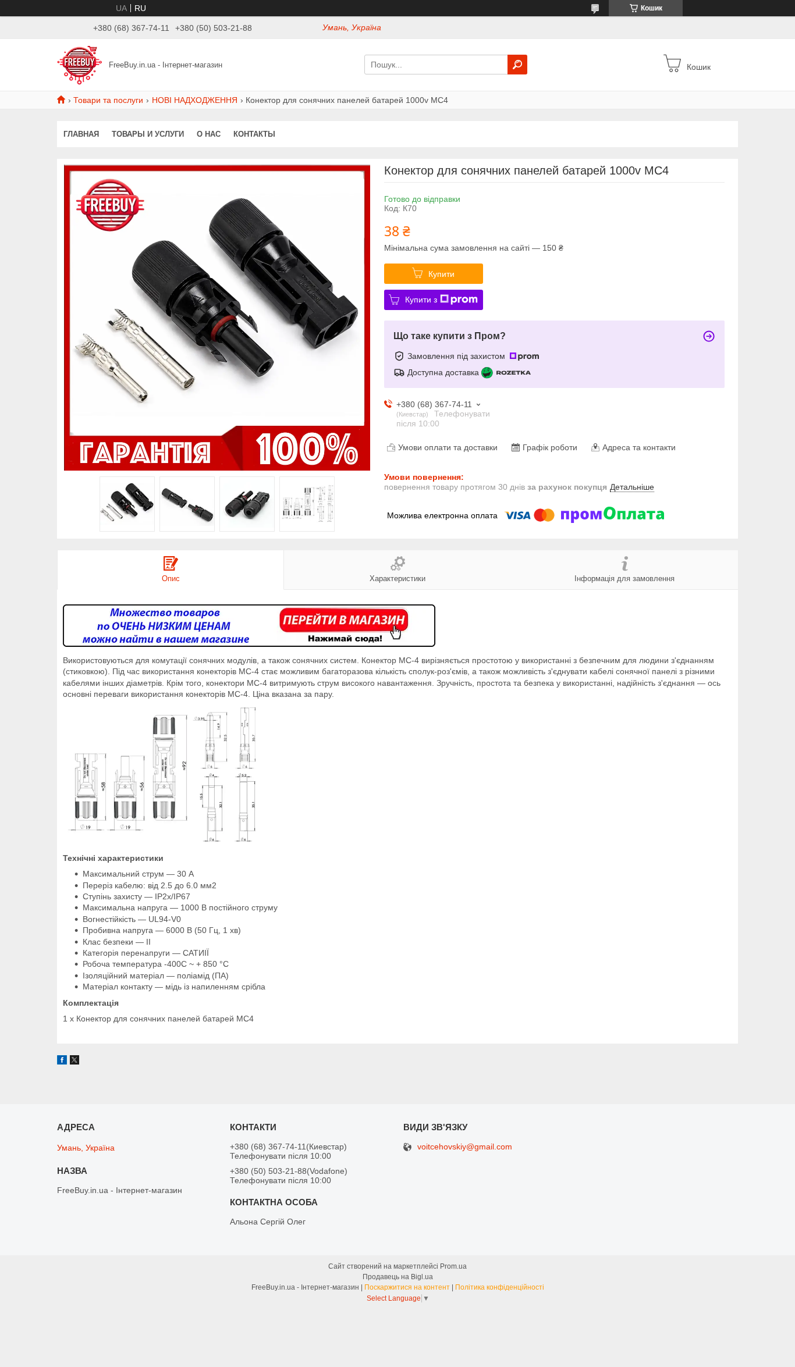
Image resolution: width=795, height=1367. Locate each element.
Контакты (254, 134)
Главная (81, 134)
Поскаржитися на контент (407, 1287)
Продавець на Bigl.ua (398, 1277)
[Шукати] (517, 64)
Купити (441, 274)
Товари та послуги (108, 100)
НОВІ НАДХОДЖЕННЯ (194, 100)
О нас (209, 134)
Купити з (421, 299)
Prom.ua (453, 1266)
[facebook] (62, 1061)
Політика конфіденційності (499, 1287)
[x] (74, 1061)
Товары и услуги (148, 134)
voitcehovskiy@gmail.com (464, 1146)
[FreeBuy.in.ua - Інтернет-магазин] (79, 64)
